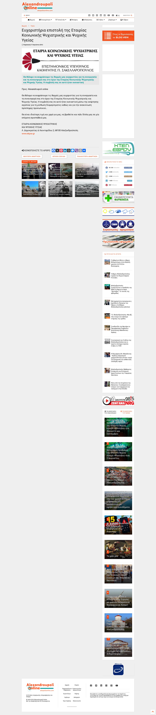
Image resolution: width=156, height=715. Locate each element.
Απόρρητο (77, 697)
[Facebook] (89, 15)
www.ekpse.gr (28, 133)
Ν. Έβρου (125, 20)
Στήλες (100, 20)
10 (108, 638)
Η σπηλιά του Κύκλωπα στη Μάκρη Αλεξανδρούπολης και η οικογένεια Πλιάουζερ (32, 191)
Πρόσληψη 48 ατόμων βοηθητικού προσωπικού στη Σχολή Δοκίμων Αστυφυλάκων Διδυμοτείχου (118, 648)
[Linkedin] (101, 15)
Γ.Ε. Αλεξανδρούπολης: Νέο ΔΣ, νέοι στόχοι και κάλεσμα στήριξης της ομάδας (121, 316)
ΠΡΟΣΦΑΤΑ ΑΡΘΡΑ (113, 254)
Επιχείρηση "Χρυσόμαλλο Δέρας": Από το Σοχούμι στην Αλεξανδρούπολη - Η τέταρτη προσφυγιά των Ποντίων (86, 171)
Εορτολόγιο (67, 693)
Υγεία (32, 26)
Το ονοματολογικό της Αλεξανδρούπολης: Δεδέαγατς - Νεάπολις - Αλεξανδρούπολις (86, 191)
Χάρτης (77, 693)
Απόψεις (74, 20)
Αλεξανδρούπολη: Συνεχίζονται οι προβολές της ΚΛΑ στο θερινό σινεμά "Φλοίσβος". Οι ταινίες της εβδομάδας (121, 289)
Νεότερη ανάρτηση (31, 156)
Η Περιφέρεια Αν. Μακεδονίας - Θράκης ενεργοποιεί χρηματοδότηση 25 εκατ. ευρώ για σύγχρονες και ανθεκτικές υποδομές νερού (121, 357)
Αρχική (32, 20)
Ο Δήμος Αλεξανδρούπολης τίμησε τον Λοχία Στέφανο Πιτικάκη (120, 276)
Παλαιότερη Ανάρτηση (87, 156)
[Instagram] (97, 15)
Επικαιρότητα (45, 20)
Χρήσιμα (112, 20)
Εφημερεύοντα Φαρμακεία (67, 689)
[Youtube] (109, 15)
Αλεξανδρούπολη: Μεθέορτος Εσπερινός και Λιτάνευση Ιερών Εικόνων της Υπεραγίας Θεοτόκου (118, 575)
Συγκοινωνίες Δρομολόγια (76, 689)
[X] (93, 15)
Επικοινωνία (77, 701)
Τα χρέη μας (112, 556)
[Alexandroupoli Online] (37, 10)
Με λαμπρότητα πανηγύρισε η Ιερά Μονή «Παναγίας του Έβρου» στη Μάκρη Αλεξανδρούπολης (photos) (33, 171)
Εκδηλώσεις (87, 20)
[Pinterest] (105, 15)
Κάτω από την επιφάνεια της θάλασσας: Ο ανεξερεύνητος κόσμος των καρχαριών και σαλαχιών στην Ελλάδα (59, 171)
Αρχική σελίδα (59, 156)
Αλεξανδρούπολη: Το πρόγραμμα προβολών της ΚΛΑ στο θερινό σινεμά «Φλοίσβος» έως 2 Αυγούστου (118, 453)
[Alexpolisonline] (113, 15)
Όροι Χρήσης (67, 701)
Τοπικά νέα (61, 20)
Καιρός (77, 685)
